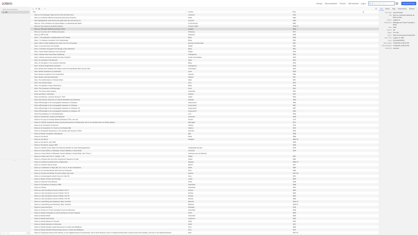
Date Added (388, 43)
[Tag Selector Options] (28, 233)
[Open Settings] (397, 3)
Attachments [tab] (402, 9)
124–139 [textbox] (396, 32)
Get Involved (353, 3)
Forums (343, 3)
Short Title (388, 38)
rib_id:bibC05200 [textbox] (398, 40)
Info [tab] (381, 9)
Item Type (388, 12)
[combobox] (405, 12)
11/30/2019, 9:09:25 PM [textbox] (401, 43)
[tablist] (398, 8)
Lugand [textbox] (395, 20)
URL (389, 35)
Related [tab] (411, 9)
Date (390, 27)
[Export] (33, 8)
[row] (204, 11)
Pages (390, 32)
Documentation (331, 3)
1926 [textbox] (394, 27)
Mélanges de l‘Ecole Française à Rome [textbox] (404, 24)
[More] (44, 8)
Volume (389, 30)
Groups (319, 3)
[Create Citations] (36, 8)
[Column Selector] (376, 8)
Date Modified (387, 45)
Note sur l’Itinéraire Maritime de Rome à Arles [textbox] (404, 16)
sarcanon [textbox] (396, 48)
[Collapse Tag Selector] (15, 160)
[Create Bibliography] (39, 8)
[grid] (204, 122)
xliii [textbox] (394, 30)
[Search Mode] (370, 3)
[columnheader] (108, 11)
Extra (390, 40)
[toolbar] (204, 8)
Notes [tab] (387, 9)
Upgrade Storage (409, 3)
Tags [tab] (393, 9)
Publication (388, 22)
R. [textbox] (399, 20)
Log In (363, 3)
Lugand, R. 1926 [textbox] (398, 38)
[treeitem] (15, 12)
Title (390, 15)
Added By (388, 48)
